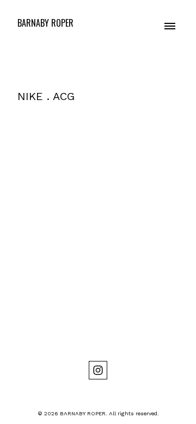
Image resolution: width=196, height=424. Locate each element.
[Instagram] (98, 370)
